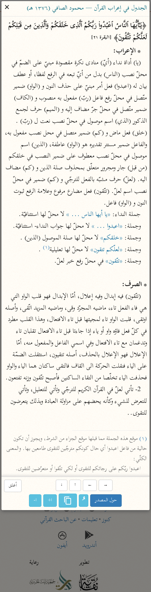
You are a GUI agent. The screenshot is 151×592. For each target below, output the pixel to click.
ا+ (50, 500)
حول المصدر (106, 500)
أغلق (13, 486)
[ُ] (84, 500)
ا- (35, 500)
